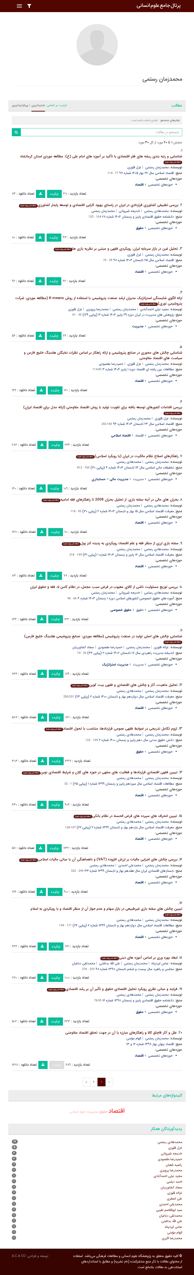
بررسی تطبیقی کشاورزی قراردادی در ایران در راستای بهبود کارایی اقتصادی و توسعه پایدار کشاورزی (99, 205)
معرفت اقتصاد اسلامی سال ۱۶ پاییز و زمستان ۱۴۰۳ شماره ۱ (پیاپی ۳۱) (128, 554)
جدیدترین (38, 105)
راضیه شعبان (174, 1164)
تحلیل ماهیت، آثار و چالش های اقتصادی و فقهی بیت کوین (124, 685)
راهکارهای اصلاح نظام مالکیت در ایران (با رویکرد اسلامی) (128, 456)
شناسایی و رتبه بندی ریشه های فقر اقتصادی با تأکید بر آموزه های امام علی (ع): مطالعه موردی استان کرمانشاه (101, 159)
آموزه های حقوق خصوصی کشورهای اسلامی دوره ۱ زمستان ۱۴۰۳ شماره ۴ (126, 598)
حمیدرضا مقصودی (111, 363)
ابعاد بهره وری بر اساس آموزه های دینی (139, 958)
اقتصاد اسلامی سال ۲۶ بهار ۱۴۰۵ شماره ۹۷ (146, 173)
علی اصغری (174, 1198)
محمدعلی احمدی (129, 865)
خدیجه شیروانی (129, 211)
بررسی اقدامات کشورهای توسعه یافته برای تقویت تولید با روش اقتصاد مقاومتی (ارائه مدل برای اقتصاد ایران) (102, 409)
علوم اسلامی (77, 1111)
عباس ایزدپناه (160, 963)
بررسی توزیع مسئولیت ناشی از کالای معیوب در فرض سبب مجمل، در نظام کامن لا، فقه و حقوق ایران (104, 587)
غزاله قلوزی (161, 647)
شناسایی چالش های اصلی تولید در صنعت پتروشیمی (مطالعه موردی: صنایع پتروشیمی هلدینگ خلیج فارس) (103, 638)
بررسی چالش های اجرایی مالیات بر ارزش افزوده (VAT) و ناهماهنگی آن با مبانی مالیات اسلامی (99, 859)
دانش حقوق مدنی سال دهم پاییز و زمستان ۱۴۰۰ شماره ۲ (136, 740)
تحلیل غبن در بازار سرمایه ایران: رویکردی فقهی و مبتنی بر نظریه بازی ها (116, 249)
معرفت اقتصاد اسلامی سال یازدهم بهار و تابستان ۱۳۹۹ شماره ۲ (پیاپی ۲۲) (125, 827)
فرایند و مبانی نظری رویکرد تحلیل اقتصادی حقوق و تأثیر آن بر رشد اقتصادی (112, 989)
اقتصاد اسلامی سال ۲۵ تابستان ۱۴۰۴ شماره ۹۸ (143, 260)
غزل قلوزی (134, 167)
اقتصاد (139, 435)
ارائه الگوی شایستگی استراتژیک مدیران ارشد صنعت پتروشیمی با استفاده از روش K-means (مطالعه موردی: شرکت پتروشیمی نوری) (98, 300)
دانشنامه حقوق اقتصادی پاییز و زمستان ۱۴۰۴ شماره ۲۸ (138, 216)
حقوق (140, 610)
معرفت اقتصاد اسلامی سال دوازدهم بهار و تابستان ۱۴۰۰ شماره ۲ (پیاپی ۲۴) (124, 696)
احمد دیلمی (174, 1181)
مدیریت (138, 479)
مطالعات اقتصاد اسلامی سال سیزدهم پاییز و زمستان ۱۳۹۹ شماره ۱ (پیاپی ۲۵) (123, 783)
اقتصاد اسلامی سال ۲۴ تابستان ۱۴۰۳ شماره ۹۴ (143, 424)
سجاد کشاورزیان (83, 647)
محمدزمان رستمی (157, 167)
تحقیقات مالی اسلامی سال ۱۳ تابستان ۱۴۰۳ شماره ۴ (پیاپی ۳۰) (132, 467)
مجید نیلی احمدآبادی (154, 309)
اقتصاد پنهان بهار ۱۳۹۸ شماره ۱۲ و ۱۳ (150, 1044)
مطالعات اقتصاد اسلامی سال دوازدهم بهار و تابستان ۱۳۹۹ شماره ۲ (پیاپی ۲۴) (123, 925)
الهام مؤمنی (133, 1038)
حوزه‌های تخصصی (160, 184)
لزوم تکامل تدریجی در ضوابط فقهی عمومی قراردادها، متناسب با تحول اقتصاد (111, 728)
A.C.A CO (19, 1256)
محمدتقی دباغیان (83, 963)
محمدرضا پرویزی (97, 309)
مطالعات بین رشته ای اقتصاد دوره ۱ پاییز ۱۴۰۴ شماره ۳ (138, 369)
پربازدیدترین (20, 105)
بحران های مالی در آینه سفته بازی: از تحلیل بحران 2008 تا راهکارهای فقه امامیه (110, 499)
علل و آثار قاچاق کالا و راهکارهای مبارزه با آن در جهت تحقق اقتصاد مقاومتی (121, 1033)
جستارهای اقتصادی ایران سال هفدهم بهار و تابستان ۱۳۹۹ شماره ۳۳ (129, 870)
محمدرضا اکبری (172, 1238)
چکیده (54, 194)
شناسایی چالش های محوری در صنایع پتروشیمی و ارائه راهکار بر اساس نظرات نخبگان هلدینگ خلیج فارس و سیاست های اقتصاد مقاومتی (103, 355)
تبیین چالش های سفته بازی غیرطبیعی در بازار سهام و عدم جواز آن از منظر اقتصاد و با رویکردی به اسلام (106, 911)
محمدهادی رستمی (156, 211)
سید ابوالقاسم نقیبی (169, 1210)
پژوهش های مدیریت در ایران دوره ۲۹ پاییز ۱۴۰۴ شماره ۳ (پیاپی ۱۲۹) (128, 314)
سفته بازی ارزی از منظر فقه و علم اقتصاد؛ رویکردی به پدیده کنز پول (120, 543)
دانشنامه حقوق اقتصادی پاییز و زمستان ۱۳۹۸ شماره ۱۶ (138, 1000)
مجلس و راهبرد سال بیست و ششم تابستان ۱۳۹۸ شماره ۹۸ (135, 969)
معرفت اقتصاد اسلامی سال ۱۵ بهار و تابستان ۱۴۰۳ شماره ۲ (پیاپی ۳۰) (128, 511)
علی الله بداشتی (109, 963)
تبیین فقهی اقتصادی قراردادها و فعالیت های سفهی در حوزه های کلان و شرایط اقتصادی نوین (100, 772)
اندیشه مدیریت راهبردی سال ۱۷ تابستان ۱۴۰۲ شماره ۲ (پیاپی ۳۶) (130, 653)
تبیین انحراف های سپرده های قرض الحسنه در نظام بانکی (126, 816)
